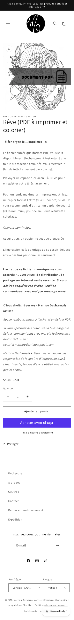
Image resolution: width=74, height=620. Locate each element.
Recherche (15, 473)
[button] (8, 23)
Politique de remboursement (50, 605)
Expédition (15, 519)
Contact (13, 501)
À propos (14, 482)
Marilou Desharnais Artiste (28, 600)
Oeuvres (13, 492)
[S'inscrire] (57, 545)
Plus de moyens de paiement (37, 432)
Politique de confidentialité (39, 611)
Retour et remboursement (25, 510)
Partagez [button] (13, 444)
